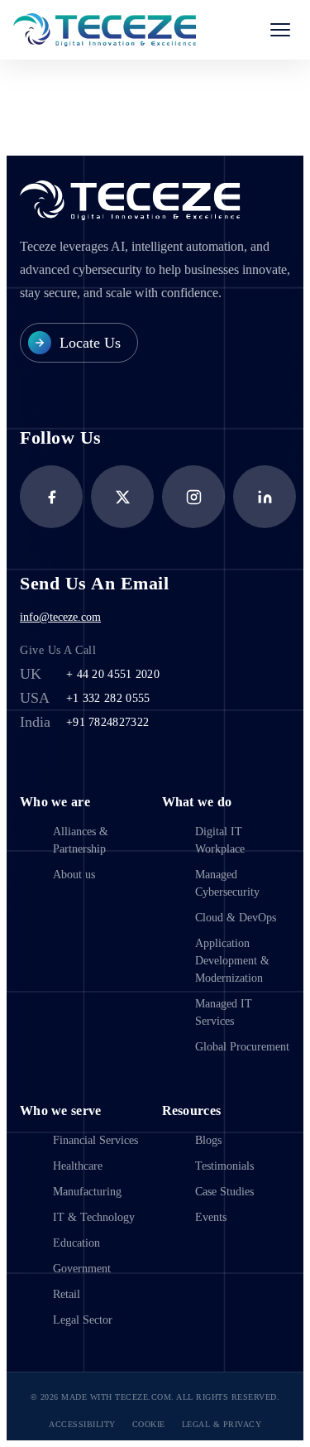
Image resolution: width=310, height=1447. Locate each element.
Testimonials (224, 1166)
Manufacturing (87, 1191)
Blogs (208, 1140)
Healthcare (78, 1166)
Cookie (148, 1424)
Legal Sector (82, 1320)
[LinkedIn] (264, 496)
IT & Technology (94, 1217)
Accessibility (82, 1424)
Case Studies (224, 1191)
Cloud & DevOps (235, 917)
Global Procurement (242, 1047)
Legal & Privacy (222, 1424)
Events (211, 1217)
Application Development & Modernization (232, 960)
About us (74, 874)
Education (76, 1243)
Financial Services (95, 1140)
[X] (122, 496)
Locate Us (90, 342)
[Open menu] (280, 29)
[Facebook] (51, 496)
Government (82, 1268)
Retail (66, 1294)
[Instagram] (193, 496)
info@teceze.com (60, 617)
